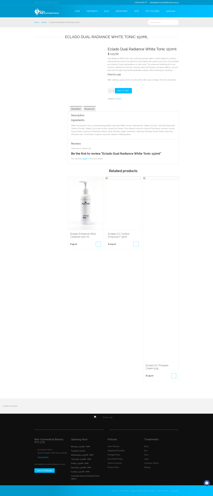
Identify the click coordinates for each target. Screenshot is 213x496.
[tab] (76, 108)
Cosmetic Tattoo (151, 463)
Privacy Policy (113, 467)
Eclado (44, 22)
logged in (85, 159)
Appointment (122, 11)
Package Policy (114, 455)
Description (76, 109)
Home (77, 11)
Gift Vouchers (152, 11)
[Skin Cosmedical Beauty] (48, 11)
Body (146, 446)
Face (146, 455)
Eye (145, 451)
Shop (136, 11)
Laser (146, 459)
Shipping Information (116, 451)
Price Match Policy (115, 459)
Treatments (92, 11)
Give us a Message (44, 471)
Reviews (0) (89, 109)
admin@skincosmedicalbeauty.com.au (164, 2)
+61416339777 (43, 457)
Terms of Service (115, 463)
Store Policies (113, 446)
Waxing (147, 467)
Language (170, 11)
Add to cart (123, 91)
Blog (106, 11)
